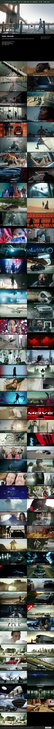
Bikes (28, 1)
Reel (19, 1)
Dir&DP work (35, 1)
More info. (31, 727)
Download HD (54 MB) (46, 36)
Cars (21, 1)
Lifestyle (24, 1)
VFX (31, 1)
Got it (48, 727)
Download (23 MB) (45, 38)
